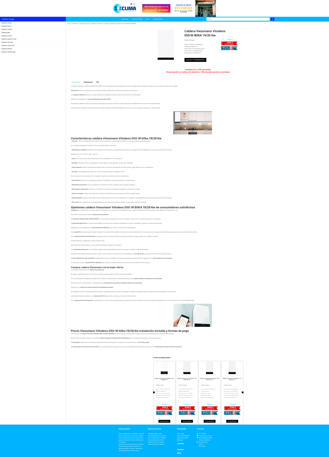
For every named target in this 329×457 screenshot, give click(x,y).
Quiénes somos (137, 19)
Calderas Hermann (7, 42)
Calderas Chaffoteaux (8, 52)
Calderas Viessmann (7, 45)
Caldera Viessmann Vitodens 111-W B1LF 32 (232, 378)
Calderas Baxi (5, 32)
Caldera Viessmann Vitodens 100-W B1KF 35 (187, 378)
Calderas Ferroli (6, 23)
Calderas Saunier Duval (8, 39)
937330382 (183, 8)
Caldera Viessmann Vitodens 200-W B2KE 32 (164, 378)
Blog (148, 19)
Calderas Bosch (6, 26)
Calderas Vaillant (6, 29)
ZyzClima (180, 443)
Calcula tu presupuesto (195, 60)
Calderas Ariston (6, 36)
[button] (154, 392)
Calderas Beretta (6, 49)
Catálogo (124, 19)
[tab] (76, 82)
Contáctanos (157, 19)
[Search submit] (272, 19)
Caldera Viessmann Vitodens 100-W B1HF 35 (210, 378)
